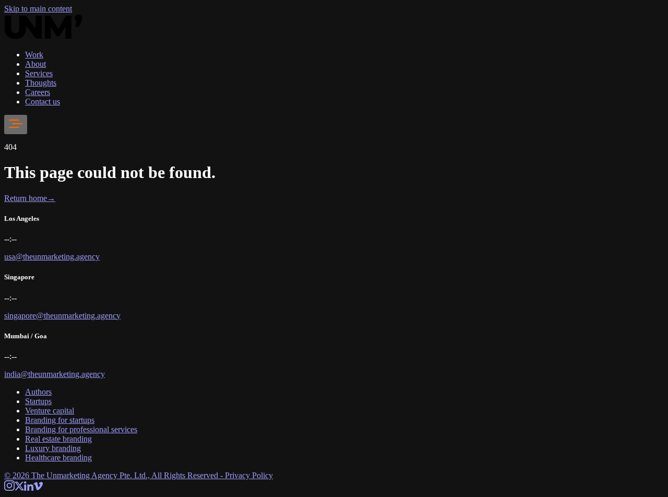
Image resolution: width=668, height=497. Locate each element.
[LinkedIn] (28, 487)
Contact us (42, 101)
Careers (37, 92)
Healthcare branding (58, 457)
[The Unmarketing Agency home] (43, 36)
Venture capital (49, 410)
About (35, 64)
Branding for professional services (81, 429)
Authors (38, 391)
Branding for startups (59, 420)
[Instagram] (9, 487)
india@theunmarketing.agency (54, 374)
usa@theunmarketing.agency (52, 256)
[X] (19, 487)
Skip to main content (38, 8)
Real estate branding (58, 438)
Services (39, 73)
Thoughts (40, 82)
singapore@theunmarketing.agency (62, 315)
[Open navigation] (15, 124)
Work (34, 54)
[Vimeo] (38, 487)
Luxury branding (53, 448)
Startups (38, 401)
